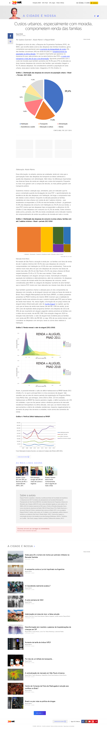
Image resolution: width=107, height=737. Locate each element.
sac (77, 2)
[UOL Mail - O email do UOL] (81, 3)
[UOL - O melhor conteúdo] (17, 2)
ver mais (39, 713)
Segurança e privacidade (68, 726)
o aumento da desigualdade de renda (53, 49)
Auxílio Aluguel (50, 304)
